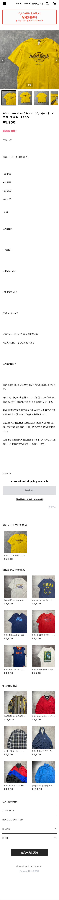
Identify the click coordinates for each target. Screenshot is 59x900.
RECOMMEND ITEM (12, 819)
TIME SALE (8, 810)
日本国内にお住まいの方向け (29, 499)
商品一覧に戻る (29, 852)
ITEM (5, 838)
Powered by (26, 871)
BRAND (6, 829)
